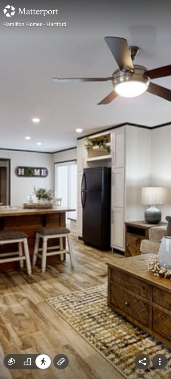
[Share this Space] (142, 361)
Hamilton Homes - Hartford (34, 24)
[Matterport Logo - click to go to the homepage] (31, 10)
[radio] (12, 361)
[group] (27, 361)
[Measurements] (61, 361)
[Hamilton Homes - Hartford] (85, 189)
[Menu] (160, 361)
